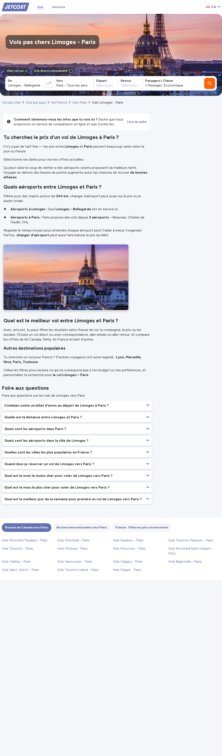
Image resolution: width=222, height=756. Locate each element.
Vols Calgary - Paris (127, 561)
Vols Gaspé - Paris (127, 570)
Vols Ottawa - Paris (72, 548)
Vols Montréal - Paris (73, 540)
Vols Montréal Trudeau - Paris (24, 540)
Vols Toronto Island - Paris (77, 570)
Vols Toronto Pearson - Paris (190, 540)
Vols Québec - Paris (128, 540)
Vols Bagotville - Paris (185, 561)
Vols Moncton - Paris (129, 548)
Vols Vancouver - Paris (74, 561)
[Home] (15, 7)
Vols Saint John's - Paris (20, 570)
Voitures (58, 7)
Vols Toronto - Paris (17, 548)
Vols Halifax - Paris (16, 561)
